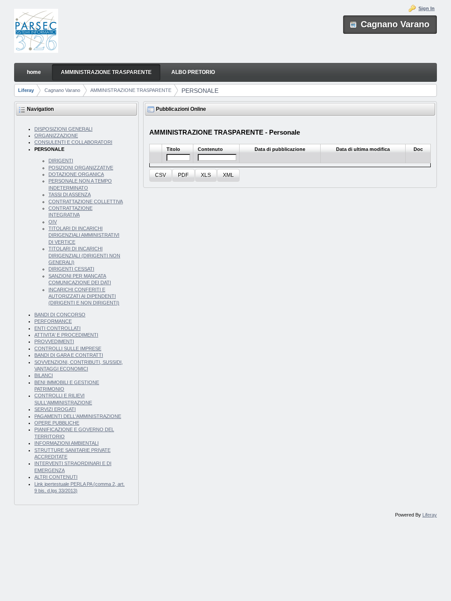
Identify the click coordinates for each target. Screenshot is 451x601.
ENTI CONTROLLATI (57, 328)
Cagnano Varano (62, 90)
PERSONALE (199, 90)
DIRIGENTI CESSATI (71, 268)
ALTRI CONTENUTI (56, 477)
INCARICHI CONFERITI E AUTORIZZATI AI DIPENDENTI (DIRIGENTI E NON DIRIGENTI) (83, 296)
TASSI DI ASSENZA (69, 194)
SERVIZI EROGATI (55, 409)
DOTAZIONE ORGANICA (76, 174)
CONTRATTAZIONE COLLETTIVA (85, 201)
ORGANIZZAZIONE (56, 135)
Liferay (26, 90)
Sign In (426, 8)
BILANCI (43, 375)
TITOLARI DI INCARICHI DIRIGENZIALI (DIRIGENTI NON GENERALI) (84, 255)
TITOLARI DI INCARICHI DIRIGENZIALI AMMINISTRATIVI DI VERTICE (83, 235)
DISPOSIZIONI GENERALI (63, 129)
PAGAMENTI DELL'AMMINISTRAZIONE (77, 416)
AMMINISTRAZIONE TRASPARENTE (130, 90)
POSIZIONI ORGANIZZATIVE (80, 167)
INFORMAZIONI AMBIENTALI (66, 443)
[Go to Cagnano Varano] (36, 32)
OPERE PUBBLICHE (56, 422)
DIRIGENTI (60, 160)
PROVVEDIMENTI (54, 341)
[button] (160, 175)
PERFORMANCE (53, 321)
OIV (52, 221)
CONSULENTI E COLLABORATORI (73, 142)
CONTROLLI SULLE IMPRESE (67, 348)
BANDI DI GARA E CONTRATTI (68, 355)
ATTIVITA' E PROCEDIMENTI (66, 334)
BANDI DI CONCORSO (59, 314)
